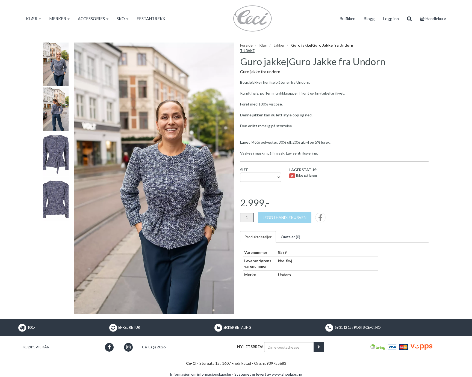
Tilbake (247, 51)
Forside (246, 45)
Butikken (347, 18)
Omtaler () (290, 236)
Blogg (369, 18)
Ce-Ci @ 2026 (154, 347)
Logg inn (391, 18)
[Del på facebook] (320, 219)
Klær (263, 45)
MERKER (58, 18)
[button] (109, 347)
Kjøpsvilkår (36, 347)
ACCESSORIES (92, 18)
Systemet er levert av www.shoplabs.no (268, 374)
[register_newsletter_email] (319, 347)
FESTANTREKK (151, 18)
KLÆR (32, 18)
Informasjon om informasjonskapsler (200, 374)
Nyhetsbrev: (250, 346)
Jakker (279, 45)
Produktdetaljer (258, 236)
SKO (121, 18)
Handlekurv (435, 18)
